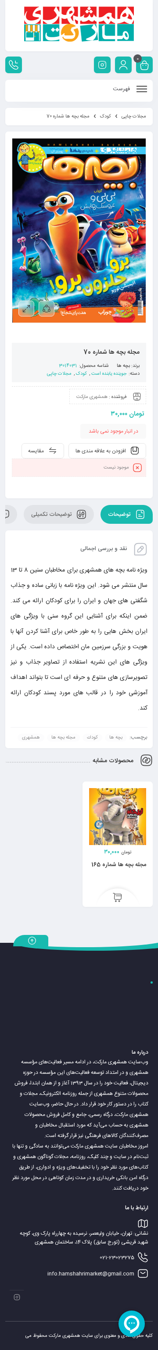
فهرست (122, 89)
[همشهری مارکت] (79, 26)
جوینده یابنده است (108, 374)
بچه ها (123, 366)
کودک (105, 117)
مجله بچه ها (63, 738)
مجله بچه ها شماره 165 (118, 865)
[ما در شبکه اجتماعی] (102, 65)
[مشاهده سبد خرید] (144, 66)
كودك (92, 738)
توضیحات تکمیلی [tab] (52, 514)
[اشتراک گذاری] (46, 308)
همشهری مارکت (92, 397)
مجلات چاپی (134, 117)
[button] (117, 898)
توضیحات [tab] (120, 514)
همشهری (31, 738)
